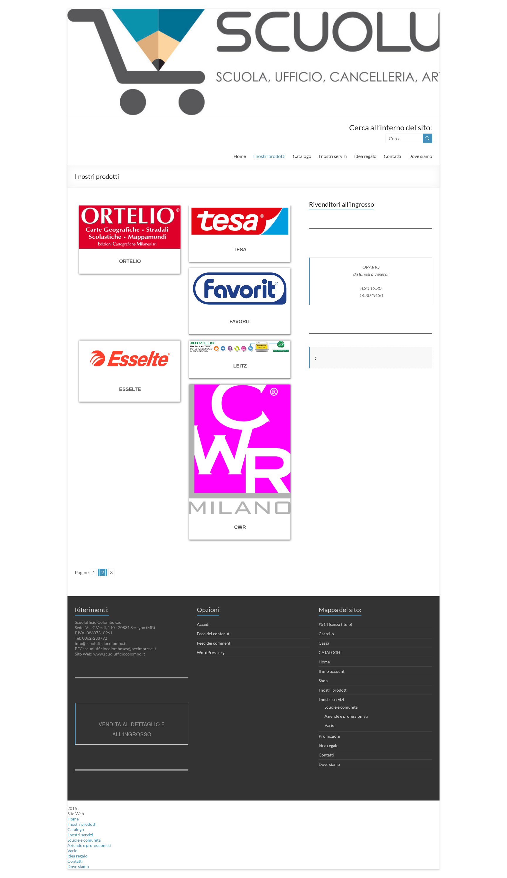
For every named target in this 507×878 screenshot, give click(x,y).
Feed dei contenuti (214, 633)
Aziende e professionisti (346, 716)
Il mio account (331, 671)
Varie (329, 725)
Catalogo (302, 156)
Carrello (326, 633)
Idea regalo (365, 156)
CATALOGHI (330, 652)
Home (240, 156)
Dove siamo (420, 156)
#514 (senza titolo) (335, 624)
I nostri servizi (333, 156)
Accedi (203, 624)
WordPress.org (210, 652)
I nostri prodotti (269, 156)
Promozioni (329, 736)
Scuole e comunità (341, 707)
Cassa (324, 643)
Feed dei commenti (214, 643)
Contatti (392, 156)
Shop (323, 680)
